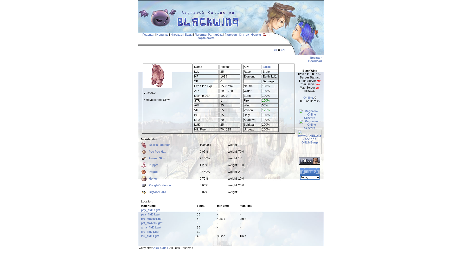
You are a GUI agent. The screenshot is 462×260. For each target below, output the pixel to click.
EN (283, 50)
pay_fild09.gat (150, 214)
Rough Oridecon (160, 185)
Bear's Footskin (159, 145)
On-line (308, 97)
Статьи (244, 34)
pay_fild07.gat (150, 210)
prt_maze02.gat (151, 223)
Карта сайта (206, 38)
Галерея (231, 34)
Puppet (153, 165)
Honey (153, 178)
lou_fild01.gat (150, 232)
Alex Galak (160, 248)
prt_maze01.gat (151, 219)
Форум (256, 34)
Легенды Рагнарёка (209, 34)
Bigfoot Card (157, 192)
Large (267, 67)
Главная (148, 34)
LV (275, 50)
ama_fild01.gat (151, 227)
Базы (188, 34)
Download (315, 61)
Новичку (162, 34)
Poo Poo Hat (157, 151)
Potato (153, 172)
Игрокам (177, 34)
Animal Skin (157, 158)
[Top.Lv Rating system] (309, 163)
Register (316, 57)
